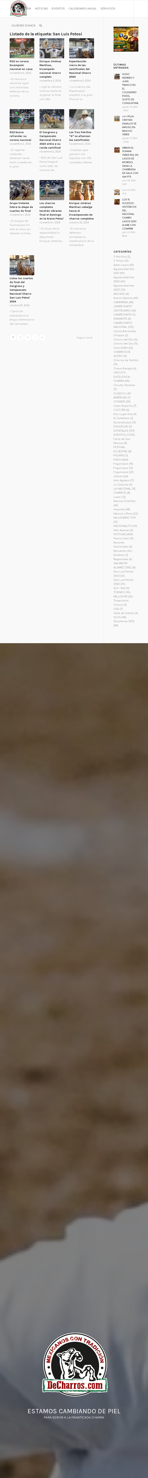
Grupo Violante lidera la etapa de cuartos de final (21, 207)
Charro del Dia (123, 343)
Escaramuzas (122, 422)
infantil (118, 476)
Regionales (121, 559)
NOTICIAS (120, 534)
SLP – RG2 (120, 588)
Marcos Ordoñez (124, 501)
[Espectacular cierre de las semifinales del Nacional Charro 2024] (81, 48)
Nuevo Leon (122, 538)
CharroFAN (121, 348)
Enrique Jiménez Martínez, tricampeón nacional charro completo (50, 69)
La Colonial (121, 484)
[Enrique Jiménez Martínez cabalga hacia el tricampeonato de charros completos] (81, 190)
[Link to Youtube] (22, 42)
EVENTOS (120, 435)
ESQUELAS (121, 426)
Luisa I (118, 497)
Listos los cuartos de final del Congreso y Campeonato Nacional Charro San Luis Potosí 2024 (21, 290)
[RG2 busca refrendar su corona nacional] (22, 119)
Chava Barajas (123, 368)
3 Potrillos (120, 256)
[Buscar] (40, 25)
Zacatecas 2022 (124, 621)
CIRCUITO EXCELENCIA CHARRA (122, 376)
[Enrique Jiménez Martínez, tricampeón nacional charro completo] (52, 48)
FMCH (117, 459)
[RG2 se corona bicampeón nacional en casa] (22, 48)
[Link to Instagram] (16, 42)
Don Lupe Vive (123, 414)
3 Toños (119, 260)
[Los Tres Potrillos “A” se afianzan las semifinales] (81, 119)
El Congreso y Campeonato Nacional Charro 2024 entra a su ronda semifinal (50, 140)
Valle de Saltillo (124, 613)
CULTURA (119, 410)
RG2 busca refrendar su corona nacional (20, 136)
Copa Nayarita (123, 406)
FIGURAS (119, 455)
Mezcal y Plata (123, 513)
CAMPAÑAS (121, 302)
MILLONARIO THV (125, 517)
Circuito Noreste (124, 385)
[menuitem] (21, 8)
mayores (119, 509)
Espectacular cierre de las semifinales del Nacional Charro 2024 (80, 69)
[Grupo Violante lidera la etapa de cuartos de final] (22, 190)
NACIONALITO (123, 526)
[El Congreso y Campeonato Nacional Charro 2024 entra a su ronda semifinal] (52, 119)
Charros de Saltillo (126, 360)
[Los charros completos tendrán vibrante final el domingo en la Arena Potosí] (52, 190)
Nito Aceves (121, 530)
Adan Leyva (121, 265)
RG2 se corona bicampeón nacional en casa (21, 65)
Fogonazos (121, 464)
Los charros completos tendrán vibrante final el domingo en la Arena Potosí (51, 211)
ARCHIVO (119, 294)
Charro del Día (123, 339)
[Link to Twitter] (28, 42)
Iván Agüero (121, 480)
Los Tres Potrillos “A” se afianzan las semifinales (80, 136)
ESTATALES (121, 430)
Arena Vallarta (123, 298)
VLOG (117, 617)
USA (116, 609)
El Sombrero (122, 418)
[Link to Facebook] (11, 42)
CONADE (119, 401)
